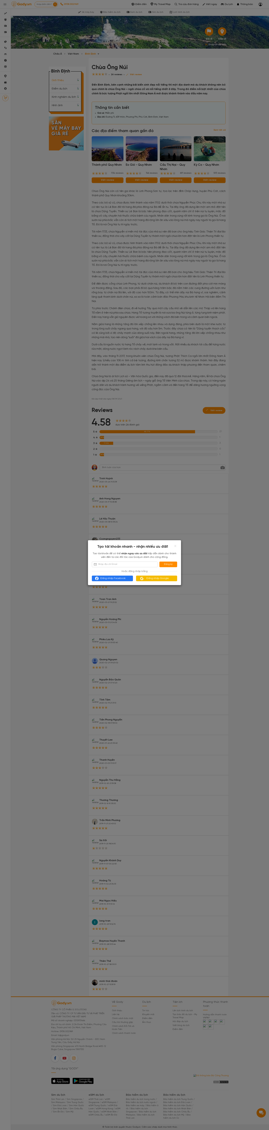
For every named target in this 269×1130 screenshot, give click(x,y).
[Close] (175, 546)
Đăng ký (168, 564)
